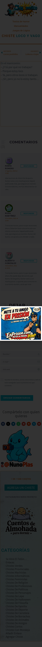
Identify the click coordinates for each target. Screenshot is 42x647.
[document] (21, 323)
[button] (39, 309)
